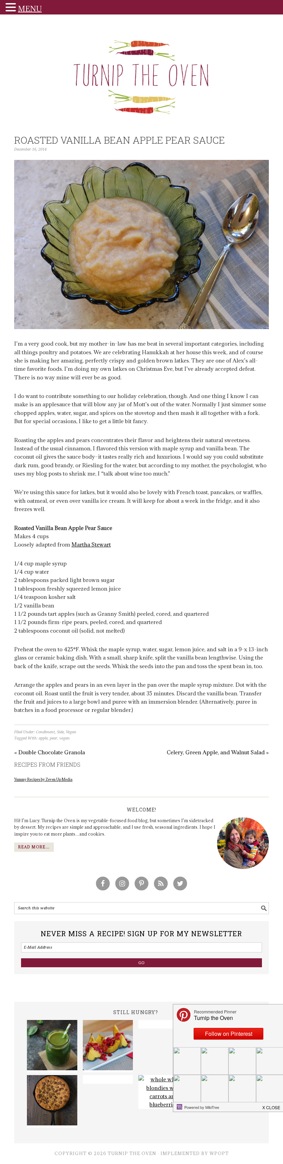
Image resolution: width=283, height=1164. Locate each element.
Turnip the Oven (141, 75)
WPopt (219, 1153)
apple (43, 738)
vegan (64, 738)
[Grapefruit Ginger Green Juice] (52, 1046)
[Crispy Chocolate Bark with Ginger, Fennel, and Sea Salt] (163, 1024)
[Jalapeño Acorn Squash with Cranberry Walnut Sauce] (108, 1046)
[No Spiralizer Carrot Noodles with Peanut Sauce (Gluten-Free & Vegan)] (108, 1079)
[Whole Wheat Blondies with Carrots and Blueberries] (163, 1092)
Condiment (45, 732)
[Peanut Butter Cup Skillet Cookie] (52, 1101)
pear (53, 738)
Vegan (71, 732)
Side (60, 732)
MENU (30, 8)
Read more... (34, 847)
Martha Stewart (91, 544)
